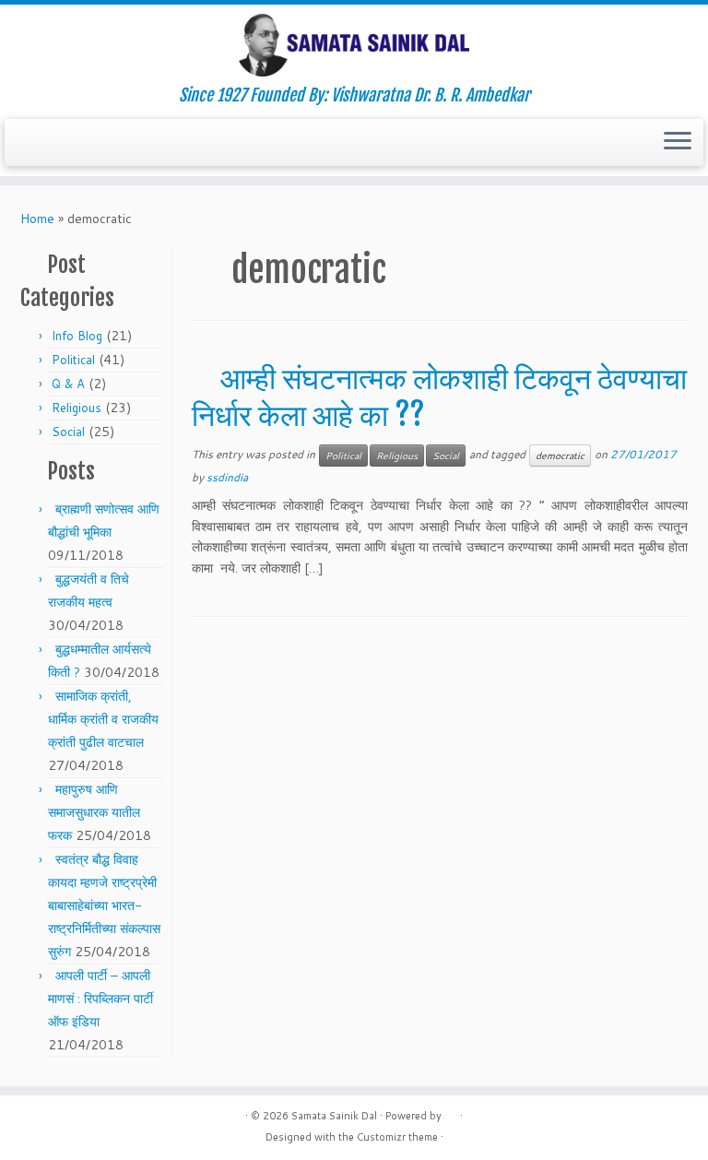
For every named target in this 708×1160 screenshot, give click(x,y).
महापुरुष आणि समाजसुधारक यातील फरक (94, 812)
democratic (560, 455)
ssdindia (227, 477)
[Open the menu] (677, 143)
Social (68, 431)
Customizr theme (397, 1137)
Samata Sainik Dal (334, 1115)
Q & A (68, 383)
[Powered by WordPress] (450, 1112)
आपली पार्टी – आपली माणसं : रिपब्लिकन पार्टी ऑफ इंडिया (100, 998)
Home (37, 218)
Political (73, 359)
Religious (76, 407)
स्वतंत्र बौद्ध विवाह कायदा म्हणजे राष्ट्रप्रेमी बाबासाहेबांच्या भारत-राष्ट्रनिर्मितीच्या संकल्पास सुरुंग (104, 905)
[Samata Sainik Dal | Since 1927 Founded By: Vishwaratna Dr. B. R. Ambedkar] (354, 45)
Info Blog (77, 335)
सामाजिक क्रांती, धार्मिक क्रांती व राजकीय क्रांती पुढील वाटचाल (103, 719)
